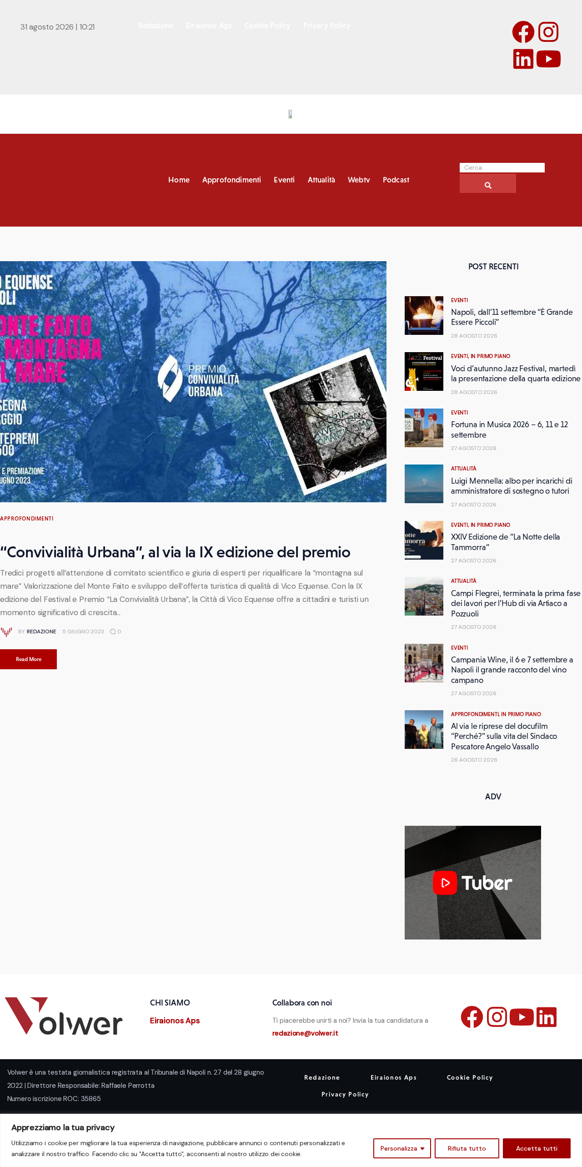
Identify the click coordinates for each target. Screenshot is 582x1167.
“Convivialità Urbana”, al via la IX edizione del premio (175, 552)
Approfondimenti (27, 518)
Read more (28, 659)
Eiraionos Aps (175, 1020)
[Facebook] (523, 31)
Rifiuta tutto (467, 1148)
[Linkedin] (523, 58)
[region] (291, 1140)
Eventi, (461, 356)
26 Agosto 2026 (474, 759)
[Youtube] (548, 58)
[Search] (488, 183)
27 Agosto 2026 (474, 448)
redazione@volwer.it (305, 1033)
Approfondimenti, (476, 714)
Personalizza (399, 1148)
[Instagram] (548, 31)
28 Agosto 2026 (474, 335)
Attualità (463, 468)
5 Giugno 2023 (83, 631)
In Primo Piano (491, 356)
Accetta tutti (536, 1148)
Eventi (459, 300)
